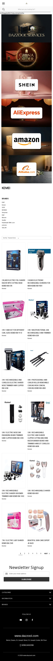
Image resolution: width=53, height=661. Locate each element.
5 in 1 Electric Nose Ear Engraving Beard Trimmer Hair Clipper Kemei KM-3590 (13, 435)
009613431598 (28, 645)
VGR (3, 207)
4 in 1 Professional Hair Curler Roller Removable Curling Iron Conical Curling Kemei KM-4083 (38, 384)
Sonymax (5, 212)
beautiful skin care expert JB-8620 (39, 541)
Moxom (4, 217)
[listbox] (14, 238)
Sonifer (4, 220)
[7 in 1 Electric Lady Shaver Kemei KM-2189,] (13, 520)
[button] (26, 56)
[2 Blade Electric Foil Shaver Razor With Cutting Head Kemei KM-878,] (13, 260)
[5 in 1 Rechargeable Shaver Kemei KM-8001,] (39, 470)
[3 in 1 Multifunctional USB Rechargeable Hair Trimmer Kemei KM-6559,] (39, 310)
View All (4, 227)
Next (46, 553)
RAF (3, 215)
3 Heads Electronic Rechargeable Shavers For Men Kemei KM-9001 (39, 283)
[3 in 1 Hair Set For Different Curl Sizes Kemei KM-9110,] (13, 310)
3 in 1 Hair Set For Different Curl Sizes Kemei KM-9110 (13, 331)
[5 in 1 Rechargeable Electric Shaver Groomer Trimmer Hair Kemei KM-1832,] (13, 470)
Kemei (4, 205)
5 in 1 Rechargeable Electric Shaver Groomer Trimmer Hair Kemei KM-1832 (13, 493)
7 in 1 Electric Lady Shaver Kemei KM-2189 (13, 541)
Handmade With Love (8, 222)
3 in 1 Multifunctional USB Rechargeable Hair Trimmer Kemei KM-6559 (39, 333)
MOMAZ (4, 210)
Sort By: (5, 238)
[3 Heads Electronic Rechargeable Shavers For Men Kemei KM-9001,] (39, 260)
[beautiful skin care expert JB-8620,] (39, 520)
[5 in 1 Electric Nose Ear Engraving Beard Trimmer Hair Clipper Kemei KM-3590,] (13, 412)
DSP (3, 202)
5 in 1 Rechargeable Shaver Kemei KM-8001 (39, 492)
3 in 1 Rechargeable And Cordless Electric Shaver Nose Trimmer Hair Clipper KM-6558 (13, 384)
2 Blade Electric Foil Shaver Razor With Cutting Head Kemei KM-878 (13, 283)
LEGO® (4, 225)
